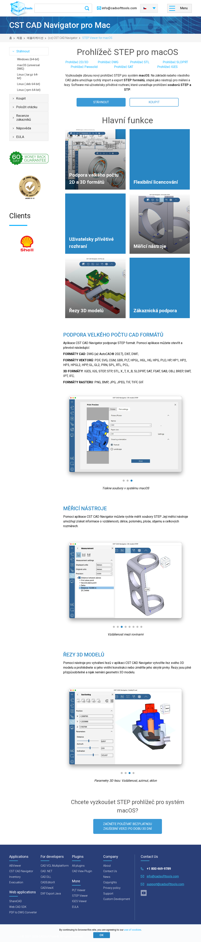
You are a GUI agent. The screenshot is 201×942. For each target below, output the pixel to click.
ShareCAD (15, 901)
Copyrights (110, 882)
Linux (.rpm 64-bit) (28, 90)
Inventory (15, 876)
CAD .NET (46, 871)
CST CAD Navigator (21, 871)
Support (108, 893)
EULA (20, 137)
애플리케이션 (35, 37)
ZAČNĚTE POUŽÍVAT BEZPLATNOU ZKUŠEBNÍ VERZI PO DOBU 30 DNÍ (127, 826)
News (106, 876)
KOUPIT (154, 102)
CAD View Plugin (82, 871)
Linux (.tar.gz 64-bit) (27, 76)
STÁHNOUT (101, 102)
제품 (19, 37)
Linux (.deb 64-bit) (28, 84)
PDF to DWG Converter (23, 912)
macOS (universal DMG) (28, 66)
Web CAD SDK (17, 906)
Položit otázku (26, 107)
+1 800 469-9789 (159, 869)
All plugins (78, 865)
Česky (149, 7)
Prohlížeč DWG (108, 62)
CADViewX (47, 887)
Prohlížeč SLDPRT (175, 62)
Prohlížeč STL (139, 62)
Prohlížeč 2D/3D (76, 62)
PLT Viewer (78, 890)
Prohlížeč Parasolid (84, 67)
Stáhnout (23, 51)
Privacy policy (112, 887)
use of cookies (132, 929)
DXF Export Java (51, 893)
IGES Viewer (79, 901)
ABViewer (15, 865)
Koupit (21, 98)
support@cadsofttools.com (165, 884)
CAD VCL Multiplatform (55, 865)
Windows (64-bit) (28, 59)
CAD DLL (46, 876)
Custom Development (116, 899)
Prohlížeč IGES (167, 67)
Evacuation (16, 882)
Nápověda (23, 128)
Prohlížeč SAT (123, 67)
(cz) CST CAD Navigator (63, 37)
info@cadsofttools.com (119, 8)
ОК (101, 935)
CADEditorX (48, 882)
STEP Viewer (80, 895)
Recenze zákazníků (23, 117)
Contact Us (110, 871)
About (107, 865)
